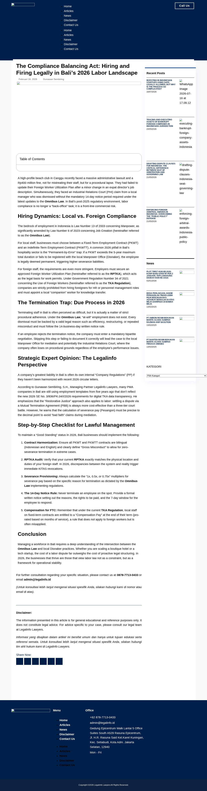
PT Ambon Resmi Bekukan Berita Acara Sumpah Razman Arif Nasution (160, 320)
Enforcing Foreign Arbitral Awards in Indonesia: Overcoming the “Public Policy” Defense (159, 214)
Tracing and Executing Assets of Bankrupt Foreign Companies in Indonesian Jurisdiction (160, 123)
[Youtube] (177, 713)
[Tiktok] (185, 713)
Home (68, 6)
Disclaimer (70, 20)
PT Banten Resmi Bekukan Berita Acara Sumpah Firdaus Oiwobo (161, 342)
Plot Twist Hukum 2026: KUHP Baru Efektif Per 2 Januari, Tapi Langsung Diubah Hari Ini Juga (160, 274)
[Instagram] (159, 713)
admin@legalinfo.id (37, 579)
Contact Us (71, 25)
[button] (137, 159)
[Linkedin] (168, 713)
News (67, 15)
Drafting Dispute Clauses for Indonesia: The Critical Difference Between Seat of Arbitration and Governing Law (161, 169)
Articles (68, 11)
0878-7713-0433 (127, 575)
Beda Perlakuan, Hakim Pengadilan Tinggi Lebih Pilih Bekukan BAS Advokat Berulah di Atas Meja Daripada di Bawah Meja (160, 298)
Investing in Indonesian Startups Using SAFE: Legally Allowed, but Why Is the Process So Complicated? (161, 84)
